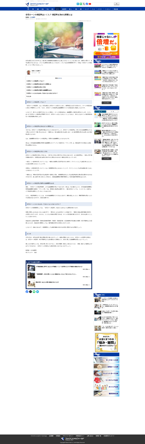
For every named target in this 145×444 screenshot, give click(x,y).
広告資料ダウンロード (109, 435)
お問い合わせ (90, 435)
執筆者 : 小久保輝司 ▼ (36, 70)
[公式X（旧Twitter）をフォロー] (83, 3)
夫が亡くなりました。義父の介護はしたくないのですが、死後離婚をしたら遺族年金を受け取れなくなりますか (110, 125)
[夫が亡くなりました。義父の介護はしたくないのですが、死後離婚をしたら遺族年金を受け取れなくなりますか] (97, 124)
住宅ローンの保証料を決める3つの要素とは (39, 84)
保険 (52, 9)
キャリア (87, 9)
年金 (48, 9)
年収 (33, 9)
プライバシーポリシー (68, 435)
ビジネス (100, 9)
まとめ (29, 96)
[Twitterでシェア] (30, 291)
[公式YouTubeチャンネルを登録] (89, 3)
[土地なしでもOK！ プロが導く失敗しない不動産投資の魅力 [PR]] (106, 313)
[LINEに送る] (34, 291)
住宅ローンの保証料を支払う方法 (37, 87)
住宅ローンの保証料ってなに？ (35, 81)
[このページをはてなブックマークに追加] (77, 3)
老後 (76, 9)
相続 (38, 9)
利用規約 (58, 435)
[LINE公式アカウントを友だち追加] (80, 3)
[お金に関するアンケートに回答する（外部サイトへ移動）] (106, 342)
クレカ (93, 9)
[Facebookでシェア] (27, 291)
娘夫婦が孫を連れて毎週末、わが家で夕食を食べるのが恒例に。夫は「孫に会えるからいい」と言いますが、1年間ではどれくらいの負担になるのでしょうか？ (110, 152)
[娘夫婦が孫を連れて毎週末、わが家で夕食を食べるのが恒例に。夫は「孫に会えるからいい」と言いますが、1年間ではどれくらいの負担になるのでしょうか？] (97, 151)
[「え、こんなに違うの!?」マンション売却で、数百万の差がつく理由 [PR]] (106, 330)
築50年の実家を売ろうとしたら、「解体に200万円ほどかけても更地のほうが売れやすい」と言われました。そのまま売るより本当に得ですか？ (110, 133)
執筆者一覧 (98, 435)
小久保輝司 (32, 17)
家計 (81, 9)
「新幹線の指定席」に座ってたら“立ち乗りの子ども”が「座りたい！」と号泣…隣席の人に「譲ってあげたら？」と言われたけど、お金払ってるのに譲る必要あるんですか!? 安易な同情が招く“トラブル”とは (110, 143)
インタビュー (108, 9)
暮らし (70, 9)
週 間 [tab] (100, 111)
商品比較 (116, 9)
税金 (43, 9)
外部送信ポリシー (80, 435)
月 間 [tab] (112, 111)
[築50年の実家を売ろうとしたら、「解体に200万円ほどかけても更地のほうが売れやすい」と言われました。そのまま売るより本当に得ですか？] (97, 132)
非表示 (59, 78)
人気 (28, 9)
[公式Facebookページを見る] (86, 3)
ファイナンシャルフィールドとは (39, 435)
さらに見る (106, 102)
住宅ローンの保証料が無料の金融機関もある (39, 90)
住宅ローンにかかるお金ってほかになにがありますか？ (42, 93)
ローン (57, 9)
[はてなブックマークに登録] (37, 291)
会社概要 (51, 435)
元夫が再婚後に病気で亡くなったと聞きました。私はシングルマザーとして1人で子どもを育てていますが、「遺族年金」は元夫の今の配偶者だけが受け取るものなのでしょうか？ (110, 117)
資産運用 (64, 9)
